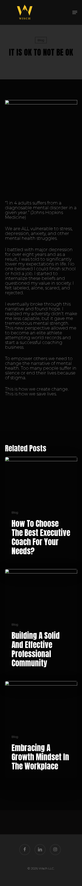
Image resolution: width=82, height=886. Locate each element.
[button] (74, 12)
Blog (41, 40)
